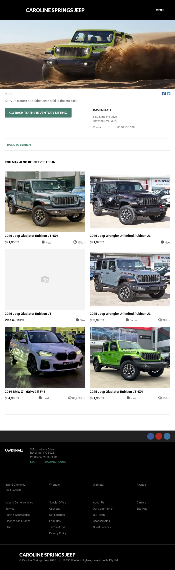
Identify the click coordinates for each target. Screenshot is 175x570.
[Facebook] (164, 93)
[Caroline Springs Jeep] (12, 10)
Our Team (99, 514)
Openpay (54, 508)
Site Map (142, 508)
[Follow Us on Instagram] (167, 436)
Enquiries (55, 521)
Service (9, 508)
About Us (98, 502)
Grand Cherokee (15, 484)
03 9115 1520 (126, 127)
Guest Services (102, 527)
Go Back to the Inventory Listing (38, 113)
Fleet (8, 527)
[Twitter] (168, 93)
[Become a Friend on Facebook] (150, 436)
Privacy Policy (58, 533)
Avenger (142, 484)
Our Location (57, 514)
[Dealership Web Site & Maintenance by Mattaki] (163, 557)
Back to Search (19, 144)
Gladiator (98, 484)
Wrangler (54, 484)
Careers (141, 502)
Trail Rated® (13, 490)
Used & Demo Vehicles (19, 502)
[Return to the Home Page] (11, 556)
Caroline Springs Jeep (55, 10)
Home (8, 93)
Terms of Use (57, 527)
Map (33, 461)
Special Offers (57, 502)
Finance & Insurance (17, 521)
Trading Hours (54, 461)
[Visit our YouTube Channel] (158, 436)
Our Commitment (103, 508)
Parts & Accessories (17, 514)
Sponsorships (101, 521)
